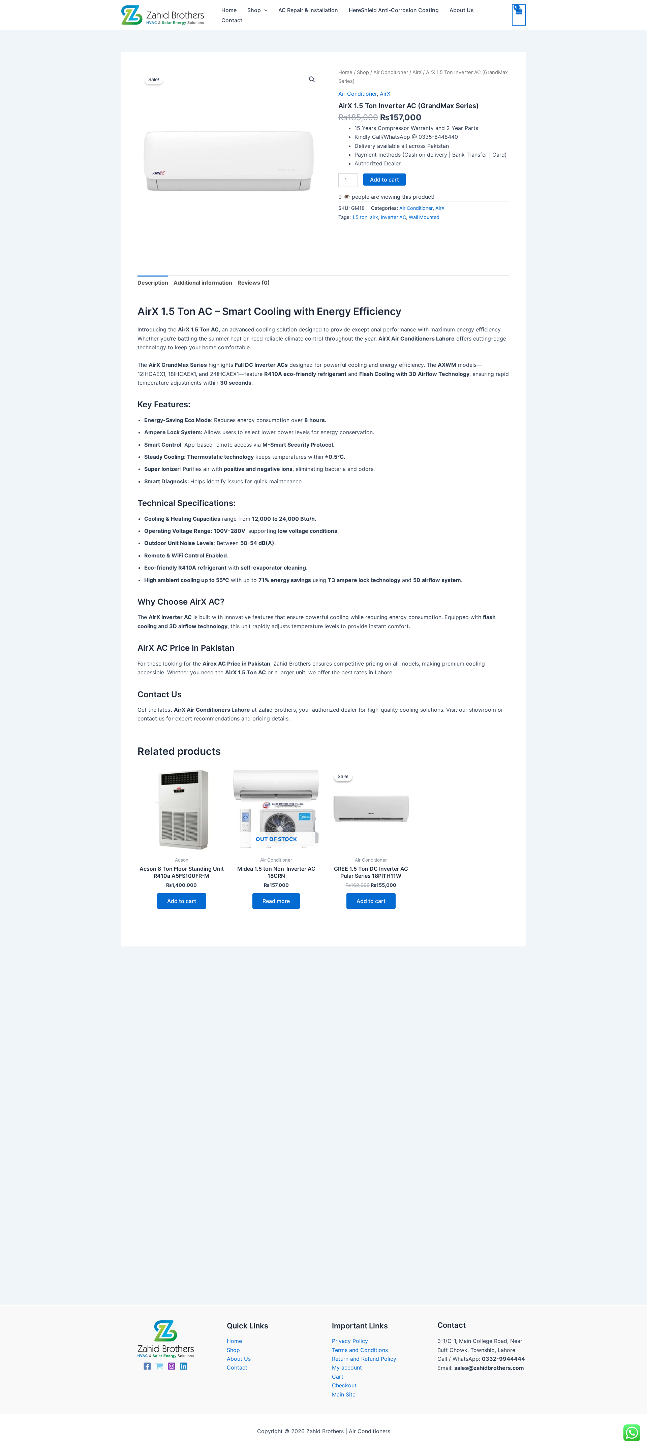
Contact (231, 20)
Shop (254, 10)
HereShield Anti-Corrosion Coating (394, 10)
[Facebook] (147, 1366)
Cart (337, 1376)
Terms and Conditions (360, 1350)
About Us (462, 10)
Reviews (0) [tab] (254, 282)
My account (347, 1367)
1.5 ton (359, 217)
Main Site (344, 1394)
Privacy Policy (350, 1341)
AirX (417, 72)
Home (229, 10)
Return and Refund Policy (364, 1358)
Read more (276, 901)
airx (374, 217)
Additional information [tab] (203, 282)
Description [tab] (152, 282)
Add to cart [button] (181, 901)
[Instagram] (171, 1366)
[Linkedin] (184, 1366)
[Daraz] (159, 1366)
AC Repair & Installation (308, 10)
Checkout (344, 1385)
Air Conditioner (390, 72)
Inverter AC (393, 217)
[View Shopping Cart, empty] (519, 14)
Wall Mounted (424, 217)
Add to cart (384, 179)
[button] (264, 10)
